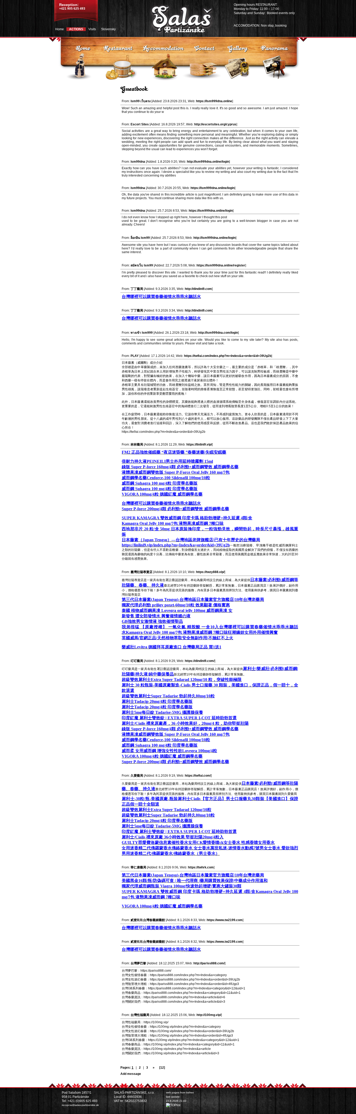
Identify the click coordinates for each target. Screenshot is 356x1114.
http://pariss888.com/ (209, 963)
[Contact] (204, 47)
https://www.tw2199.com (225, 920)
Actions (76, 29)
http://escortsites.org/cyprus (215, 124)
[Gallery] (237, 47)
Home (59, 29)
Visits (92, 29)
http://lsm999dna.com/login (218, 332)
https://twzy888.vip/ (210, 572)
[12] (162, 1067)
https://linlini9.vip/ (199, 444)
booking (281, 25)
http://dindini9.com (198, 289)
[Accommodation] (163, 47)
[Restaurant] (117, 47)
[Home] (82, 47)
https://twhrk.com (201, 867)
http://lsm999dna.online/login (208, 161)
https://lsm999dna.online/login (213, 188)
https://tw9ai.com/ (198, 775)
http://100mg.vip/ (209, 1015)
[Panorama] (274, 47)
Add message (130, 1074)
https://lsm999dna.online (214, 101)
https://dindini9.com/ (199, 661)
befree (190, 1092)
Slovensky (108, 29)
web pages (172, 1092)
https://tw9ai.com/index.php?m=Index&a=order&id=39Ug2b (227, 356)
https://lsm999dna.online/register (221, 265)
